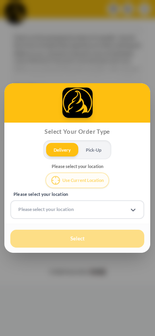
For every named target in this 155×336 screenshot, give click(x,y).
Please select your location (41, 194)
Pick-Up (93, 149)
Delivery (62, 149)
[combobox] (18, 209)
